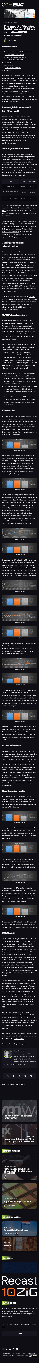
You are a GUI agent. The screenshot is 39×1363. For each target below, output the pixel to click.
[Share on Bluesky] (32, 1076)
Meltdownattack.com (9, 143)
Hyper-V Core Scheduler (10, 231)
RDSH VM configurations (14, 60)
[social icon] (3, 1349)
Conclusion (7, 70)
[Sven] (6, 40)
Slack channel (19, 1038)
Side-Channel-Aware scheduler (17, 226)
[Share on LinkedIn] (19, 1076)
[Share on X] (7, 1076)
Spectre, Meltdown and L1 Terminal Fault (18, 52)
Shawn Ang (13, 1044)
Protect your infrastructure (14, 54)
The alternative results (13, 67)
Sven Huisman (12, 40)
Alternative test (9, 65)
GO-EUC (7, 1353)
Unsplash (22, 1044)
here (16, 291)
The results (7, 62)
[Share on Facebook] (14, 1076)
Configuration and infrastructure (15, 57)
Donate (19, 1333)
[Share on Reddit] (25, 1076)
